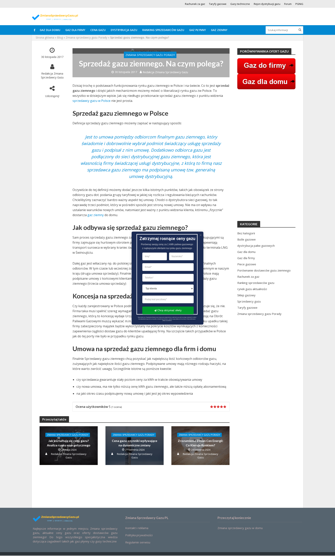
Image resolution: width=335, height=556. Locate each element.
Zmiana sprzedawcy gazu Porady (86, 37)
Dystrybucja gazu (124, 30)
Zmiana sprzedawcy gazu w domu (240, 528)
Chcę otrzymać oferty (169, 310)
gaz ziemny (95, 215)
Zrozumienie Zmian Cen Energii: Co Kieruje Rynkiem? (200, 443)
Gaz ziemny (219, 30)
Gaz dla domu (50, 30)
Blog (60, 37)
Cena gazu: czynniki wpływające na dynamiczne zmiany (134, 443)
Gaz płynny (197, 30)
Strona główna (45, 37)
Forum (288, 4)
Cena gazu (98, 30)
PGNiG (299, 4)
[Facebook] (34, 30)
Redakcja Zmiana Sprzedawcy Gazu (52, 75)
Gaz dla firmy (75, 30)
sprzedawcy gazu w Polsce (92, 101)
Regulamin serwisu (137, 542)
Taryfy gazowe (217, 4)
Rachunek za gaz (195, 4)
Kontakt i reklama (136, 528)
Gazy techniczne (240, 4)
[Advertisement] (266, 155)
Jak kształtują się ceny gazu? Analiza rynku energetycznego (68, 443)
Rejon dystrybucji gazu (267, 4)
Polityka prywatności (139, 535)
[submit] (300, 30)
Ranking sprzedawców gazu (163, 30)
